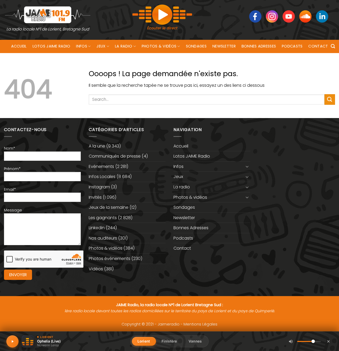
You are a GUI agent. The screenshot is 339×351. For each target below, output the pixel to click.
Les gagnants (103, 218)
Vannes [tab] (195, 341)
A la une (97, 146)
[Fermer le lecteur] (328, 341)
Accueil (19, 46)
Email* (10, 189)
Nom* (9, 148)
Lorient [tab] (143, 341)
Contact (318, 46)
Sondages (196, 46)
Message (13, 210)
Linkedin (97, 228)
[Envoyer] (329, 99)
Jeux (100, 46)
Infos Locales (102, 177)
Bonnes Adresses (259, 46)
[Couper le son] (291, 341)
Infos (81, 46)
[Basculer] (247, 166)
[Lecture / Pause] (12, 341)
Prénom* (12, 168)
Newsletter (224, 46)
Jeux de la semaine (108, 207)
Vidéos (96, 269)
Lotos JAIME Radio (51, 46)
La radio (123, 46)
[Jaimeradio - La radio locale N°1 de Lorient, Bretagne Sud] (47, 14)
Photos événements (109, 258)
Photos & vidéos (159, 46)
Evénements (101, 166)
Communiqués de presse (115, 156)
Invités (95, 197)
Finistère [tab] (169, 341)
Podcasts (292, 46)
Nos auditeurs (103, 238)
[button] (333, 46)
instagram (99, 187)
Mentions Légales (200, 324)
